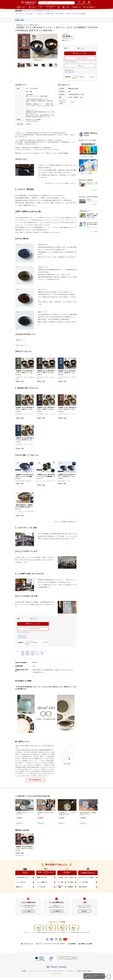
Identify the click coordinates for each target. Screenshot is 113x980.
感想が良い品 (19, 886)
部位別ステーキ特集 (61, 887)
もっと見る (94, 190)
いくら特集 (70, 877)
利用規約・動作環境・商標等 (84, 971)
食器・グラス (35, 651)
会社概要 (24, 971)
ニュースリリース (32, 971)
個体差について (20, 340)
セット (43, 654)
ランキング (40, 7)
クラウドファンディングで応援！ (86, 877)
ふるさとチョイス (28, 943)
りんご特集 (60, 882)
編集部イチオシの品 (41, 877)
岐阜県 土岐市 (19, 855)
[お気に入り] (109, 976)
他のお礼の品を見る (32, 121)
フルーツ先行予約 (41, 886)
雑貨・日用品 (25, 651)
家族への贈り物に (83, 886)
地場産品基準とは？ (39, 672)
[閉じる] (103, 975)
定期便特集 (70, 886)
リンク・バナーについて (45, 971)
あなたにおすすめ (50, 7)
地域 (32, 7)
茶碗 (42, 653)
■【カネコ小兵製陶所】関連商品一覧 (65, 521)
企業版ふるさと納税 (86, 943)
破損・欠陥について (22, 345)
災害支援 (73, 943)
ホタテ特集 (70, 882)
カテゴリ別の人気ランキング (22, 877)
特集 (58, 7)
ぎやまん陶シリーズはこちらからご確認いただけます (60, 183)
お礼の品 (21, 7)
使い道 (65, 7)
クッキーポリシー (70, 971)
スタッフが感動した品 (42, 882)
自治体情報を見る (36, 779)
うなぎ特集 (60, 877)
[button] (32, 359)
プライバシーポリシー (58, 971)
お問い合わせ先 (69, 72)
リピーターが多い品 (20, 882)
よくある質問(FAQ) (56, 911)
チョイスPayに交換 (83, 882)
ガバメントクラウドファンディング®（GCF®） (52, 943)
